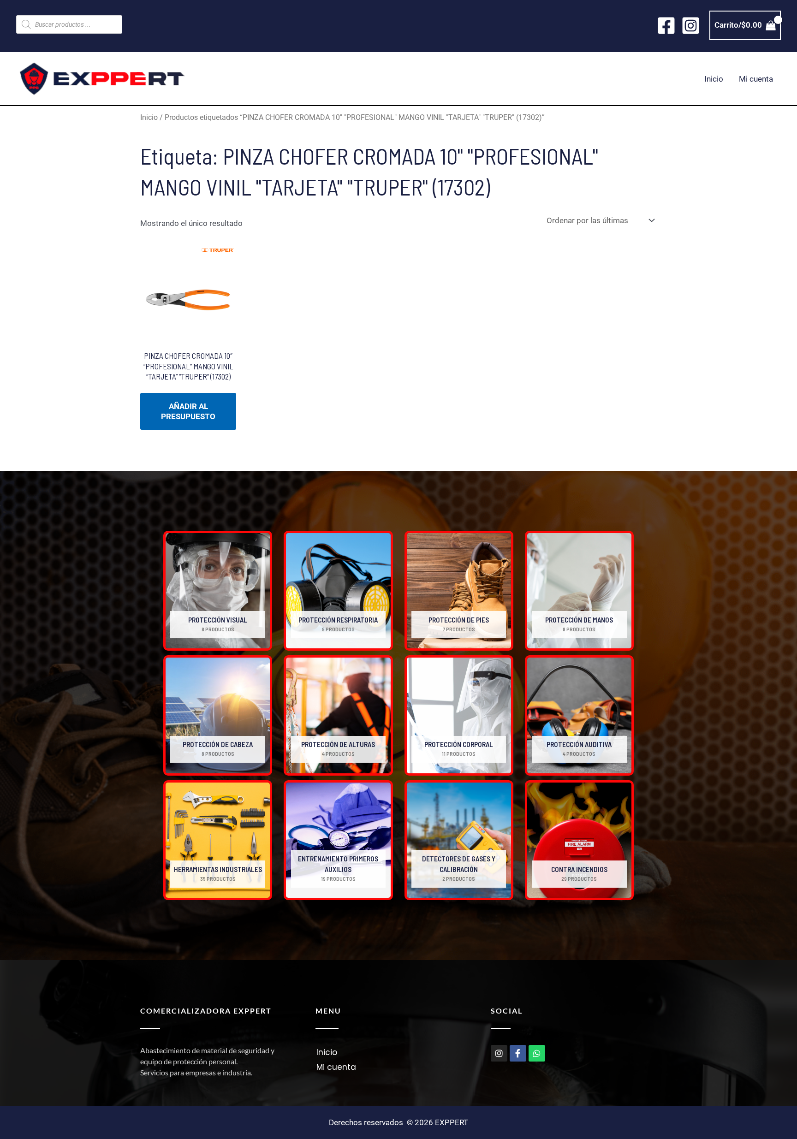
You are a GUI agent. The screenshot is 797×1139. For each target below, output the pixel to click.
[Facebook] (666, 25)
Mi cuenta (756, 78)
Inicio (713, 78)
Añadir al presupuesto (188, 411)
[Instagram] (690, 25)
